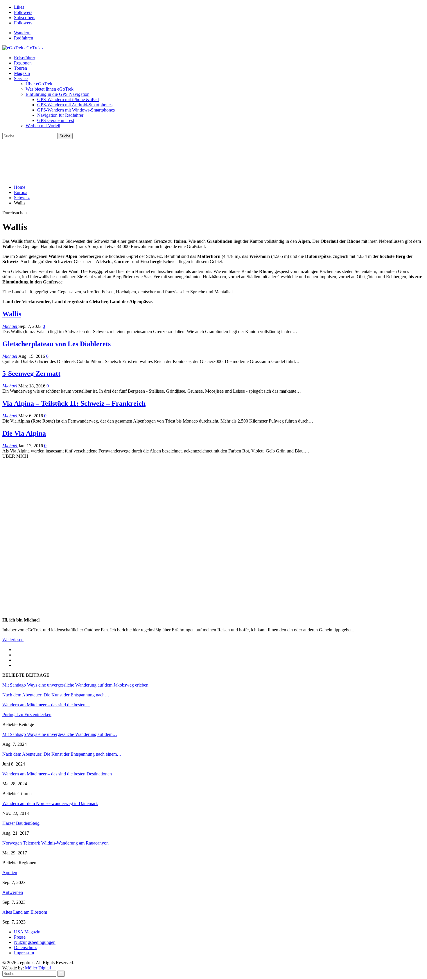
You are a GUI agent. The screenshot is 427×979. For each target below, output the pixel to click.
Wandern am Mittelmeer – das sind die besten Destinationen (57, 773)
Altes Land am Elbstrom (24, 912)
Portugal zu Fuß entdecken (26, 714)
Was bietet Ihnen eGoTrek (49, 89)
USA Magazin (27, 931)
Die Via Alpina (24, 433)
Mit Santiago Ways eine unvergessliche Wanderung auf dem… (59, 734)
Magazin (22, 73)
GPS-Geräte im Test (55, 120)
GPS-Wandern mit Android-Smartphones (74, 104)
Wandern (22, 32)
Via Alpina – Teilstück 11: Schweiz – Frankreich (74, 403)
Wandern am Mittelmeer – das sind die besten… (46, 704)
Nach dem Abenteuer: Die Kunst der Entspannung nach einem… (61, 754)
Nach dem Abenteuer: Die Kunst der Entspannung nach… (55, 694)
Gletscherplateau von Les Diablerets (56, 344)
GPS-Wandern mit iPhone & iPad (68, 99)
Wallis (11, 314)
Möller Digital (38, 967)
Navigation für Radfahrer (60, 115)
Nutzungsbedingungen (34, 942)
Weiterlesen (13, 639)
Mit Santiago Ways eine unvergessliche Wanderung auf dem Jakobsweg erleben (75, 684)
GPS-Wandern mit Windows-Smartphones (76, 109)
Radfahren (23, 37)
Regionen (23, 62)
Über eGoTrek (39, 83)
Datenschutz (25, 947)
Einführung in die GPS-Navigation (57, 94)
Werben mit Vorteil (43, 125)
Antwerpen (12, 892)
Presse (20, 937)
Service (21, 78)
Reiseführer (24, 57)
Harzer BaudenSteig (21, 823)
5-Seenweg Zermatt (31, 373)
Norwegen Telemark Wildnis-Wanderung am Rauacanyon (55, 842)
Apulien (9, 872)
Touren (20, 68)
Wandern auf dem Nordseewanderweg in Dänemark (50, 803)
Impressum (24, 952)
